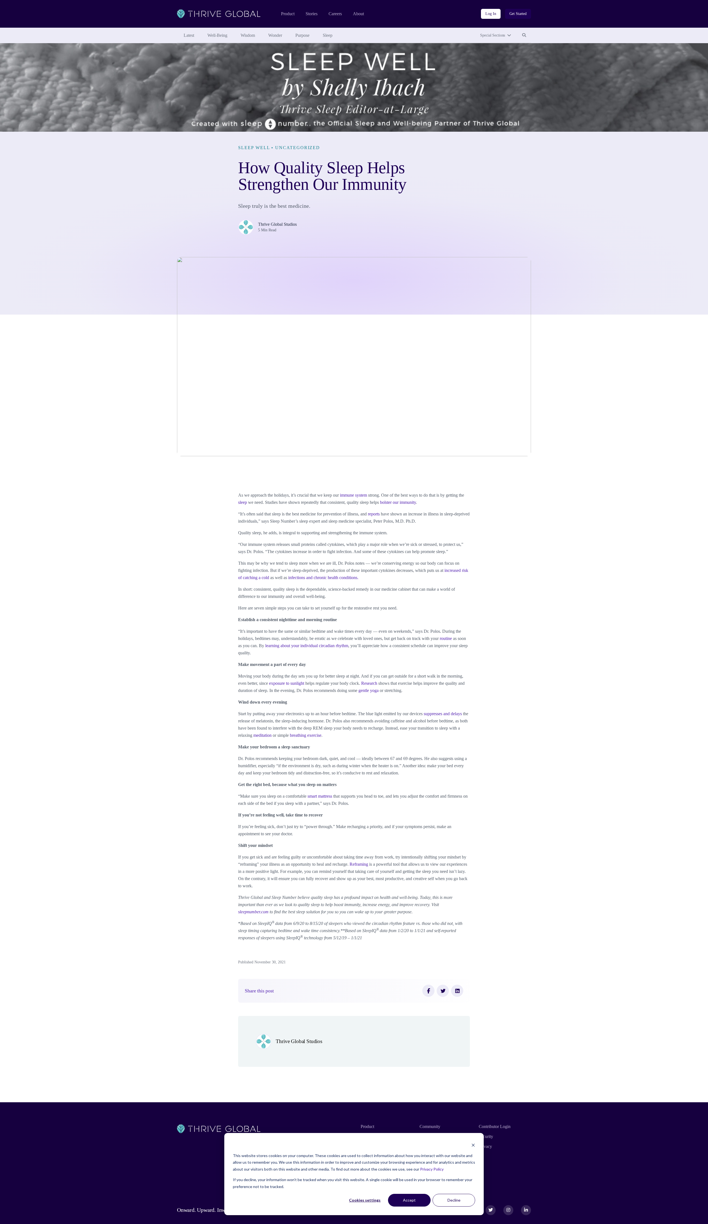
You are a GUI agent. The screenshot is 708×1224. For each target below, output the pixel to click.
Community (430, 1126)
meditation (262, 735)
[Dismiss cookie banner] (473, 1145)
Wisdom (248, 35)
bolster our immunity (398, 502)
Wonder (275, 35)
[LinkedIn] (457, 991)
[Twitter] (443, 991)
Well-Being (217, 35)
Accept (409, 1200)
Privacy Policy (432, 1169)
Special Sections (492, 35)
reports (374, 514)
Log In (490, 14)
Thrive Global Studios (277, 224)
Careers (335, 13)
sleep (242, 502)
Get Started (518, 14)
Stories (311, 13)
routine (446, 638)
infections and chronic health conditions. (323, 577)
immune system (353, 495)
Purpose (302, 35)
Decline (453, 1200)
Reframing (359, 864)
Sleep (327, 35)
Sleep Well (254, 147)
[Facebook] (428, 991)
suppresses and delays (443, 713)
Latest (189, 35)
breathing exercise (305, 735)
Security (486, 1136)
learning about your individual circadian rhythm (306, 645)
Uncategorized (297, 147)
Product (288, 13)
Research (369, 683)
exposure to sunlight (286, 683)
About (358, 13)
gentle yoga (368, 690)
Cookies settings (365, 1200)
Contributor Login (495, 1126)
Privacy (485, 1146)
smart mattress (320, 796)
